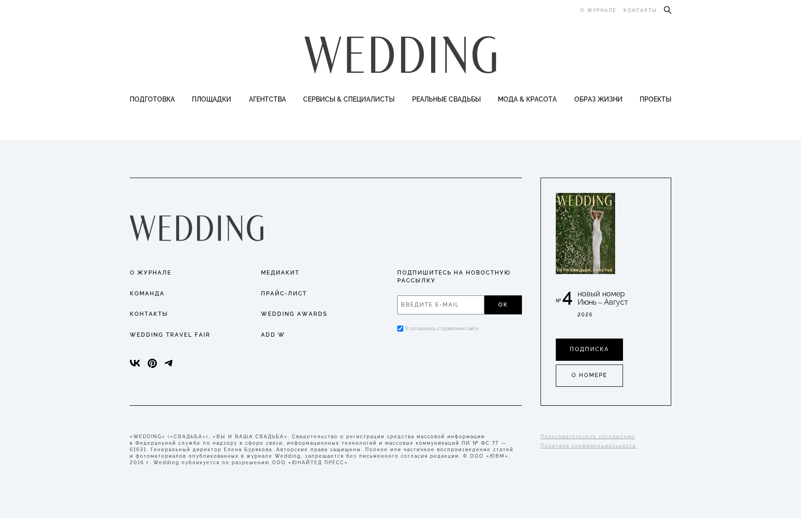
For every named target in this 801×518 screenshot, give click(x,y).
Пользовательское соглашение (587, 436)
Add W (273, 335)
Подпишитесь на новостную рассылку (454, 276)
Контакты (640, 10)
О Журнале (151, 272)
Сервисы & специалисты (348, 99)
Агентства (267, 99)
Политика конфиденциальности (588, 445)
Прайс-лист (284, 293)
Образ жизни (598, 99)
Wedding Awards (294, 314)
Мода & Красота (527, 99)
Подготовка (152, 99)
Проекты (655, 99)
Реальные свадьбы (446, 99)
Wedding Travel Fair (170, 335)
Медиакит (280, 272)
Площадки (211, 99)
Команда (147, 293)
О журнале (598, 10)
